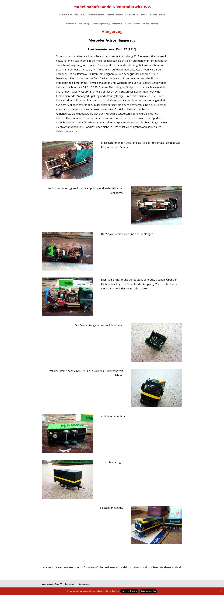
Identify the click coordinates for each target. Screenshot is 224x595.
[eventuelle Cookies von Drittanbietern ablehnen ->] (220, 591)
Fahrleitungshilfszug (101, 24)
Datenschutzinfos (148, 591)
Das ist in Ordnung (129, 591)
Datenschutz (84, 584)
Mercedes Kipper (132, 24)
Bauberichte (131, 15)
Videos (143, 15)
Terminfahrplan (96, 15)
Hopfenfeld (71, 24)
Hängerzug (117, 24)
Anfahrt (153, 15)
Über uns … (80, 15)
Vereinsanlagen (115, 15)
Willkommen (65, 15)
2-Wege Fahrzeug (150, 24)
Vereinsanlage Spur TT (52, 584)
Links (162, 15)
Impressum (70, 584)
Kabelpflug (84, 24)
